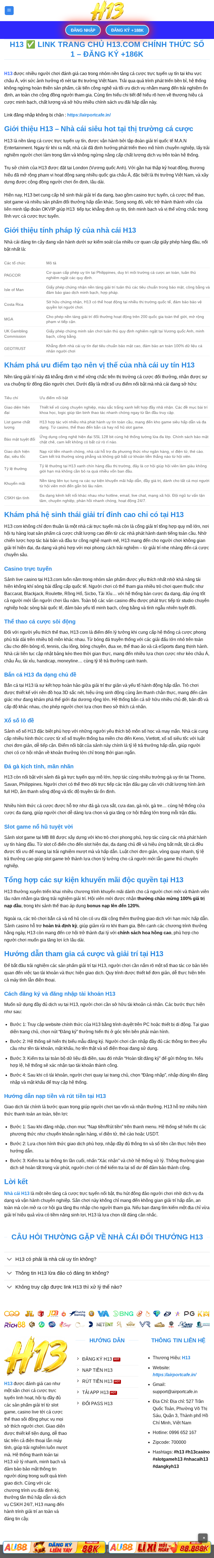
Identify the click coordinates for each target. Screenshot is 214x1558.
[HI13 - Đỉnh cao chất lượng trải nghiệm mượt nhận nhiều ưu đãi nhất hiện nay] (107, 10)
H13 (8, 73)
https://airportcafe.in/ (174, 1374)
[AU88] (54, 1547)
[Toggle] (9, 1260)
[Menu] (9, 10)
